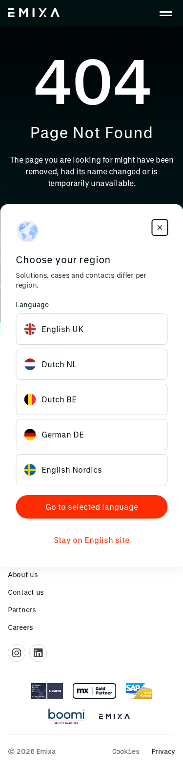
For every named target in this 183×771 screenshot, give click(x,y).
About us (23, 574)
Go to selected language (91, 506)
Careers (20, 627)
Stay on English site (91, 539)
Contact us (26, 592)
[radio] (91, 329)
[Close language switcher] (159, 227)
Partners (22, 609)
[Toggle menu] (165, 13)
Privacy (163, 751)
